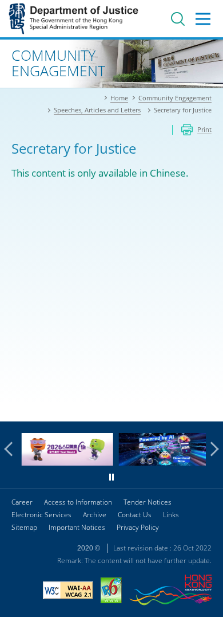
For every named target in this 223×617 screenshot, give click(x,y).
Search (177, 19)
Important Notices (77, 527)
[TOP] (207, 405)
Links (171, 515)
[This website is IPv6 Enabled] (111, 591)
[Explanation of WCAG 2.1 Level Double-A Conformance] (68, 591)
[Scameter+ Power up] (162, 462)
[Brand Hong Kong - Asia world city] (170, 591)
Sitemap (24, 527)
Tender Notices (148, 502)
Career (22, 502)
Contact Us (135, 515)
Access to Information (78, 502)
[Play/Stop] (111, 477)
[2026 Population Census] (64, 462)
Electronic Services (41, 515)
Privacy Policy (138, 527)
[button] (11, 449)
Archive (94, 515)
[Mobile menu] (203, 18)
